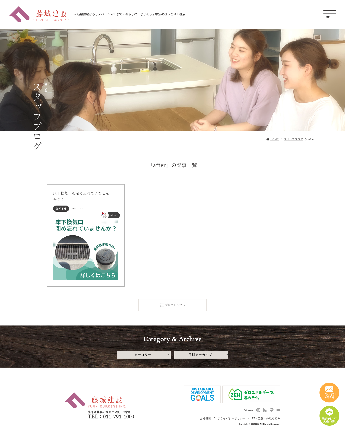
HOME (274, 139)
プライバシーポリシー (231, 418)
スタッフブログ (293, 139)
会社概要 (205, 418)
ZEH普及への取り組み (266, 418)
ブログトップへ (175, 304)
